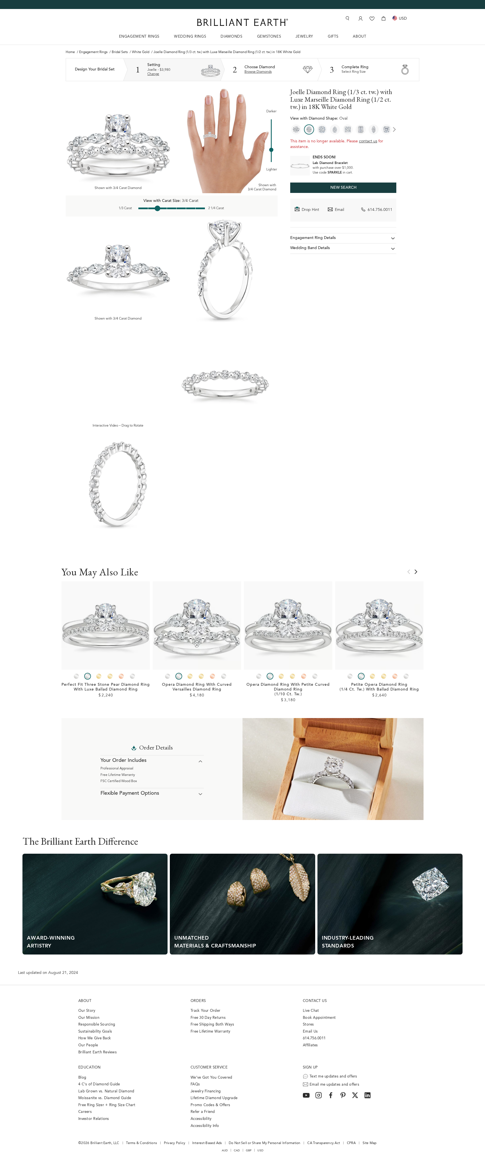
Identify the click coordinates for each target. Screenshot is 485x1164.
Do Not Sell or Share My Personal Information (264, 1143)
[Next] (394, 129)
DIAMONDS (231, 36)
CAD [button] (237, 1150)
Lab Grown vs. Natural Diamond (106, 1091)
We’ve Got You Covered (211, 1077)
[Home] (242, 22)
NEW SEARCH (343, 188)
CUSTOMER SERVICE (209, 1067)
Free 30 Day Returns (208, 1018)
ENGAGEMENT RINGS (139, 36)
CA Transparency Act (323, 1143)
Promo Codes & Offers (210, 1105)
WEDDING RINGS (190, 36)
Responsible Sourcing (96, 1024)
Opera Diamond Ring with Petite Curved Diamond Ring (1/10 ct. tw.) (288, 689)
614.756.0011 (380, 210)
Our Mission (88, 1018)
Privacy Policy (175, 1143)
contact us (368, 141)
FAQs (195, 1084)
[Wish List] (372, 18)
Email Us (310, 1031)
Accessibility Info (205, 1126)
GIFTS (333, 36)
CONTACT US (315, 1001)
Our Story (86, 1011)
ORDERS (198, 1001)
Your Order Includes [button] (123, 760)
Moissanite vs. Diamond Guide (104, 1098)
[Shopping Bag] (383, 18)
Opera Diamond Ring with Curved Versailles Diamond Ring (197, 687)
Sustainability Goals (95, 1031)
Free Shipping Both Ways (212, 1024)
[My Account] (360, 18)
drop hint (310, 210)
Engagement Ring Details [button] (313, 238)
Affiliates (310, 1045)
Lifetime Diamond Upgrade (214, 1098)
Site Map (370, 1143)
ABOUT (359, 36)
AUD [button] (225, 1150)
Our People (88, 1045)
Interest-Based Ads (207, 1143)
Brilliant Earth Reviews (97, 1052)
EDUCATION (89, 1067)
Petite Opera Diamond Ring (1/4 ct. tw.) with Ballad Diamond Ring (379, 687)
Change (153, 74)
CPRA (351, 1143)
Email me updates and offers (334, 1084)
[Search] (347, 18)
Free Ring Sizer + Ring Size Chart (107, 1105)
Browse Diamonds (258, 72)
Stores (308, 1024)
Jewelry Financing (206, 1091)
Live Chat (311, 1011)
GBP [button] (249, 1150)
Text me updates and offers (333, 1076)
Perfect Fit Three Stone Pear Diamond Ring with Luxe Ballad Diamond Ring (105, 687)
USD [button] (260, 1150)
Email (339, 210)
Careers (85, 1112)
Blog (82, 1077)
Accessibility (201, 1119)
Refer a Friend (203, 1112)
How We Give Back (94, 1038)
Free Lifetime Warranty (117, 775)
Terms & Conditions (141, 1143)
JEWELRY (304, 36)
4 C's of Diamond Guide (99, 1084)
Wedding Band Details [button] (310, 248)
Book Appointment (319, 1018)
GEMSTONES (269, 36)
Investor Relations (93, 1119)
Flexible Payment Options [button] (129, 793)
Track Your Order (205, 1011)
